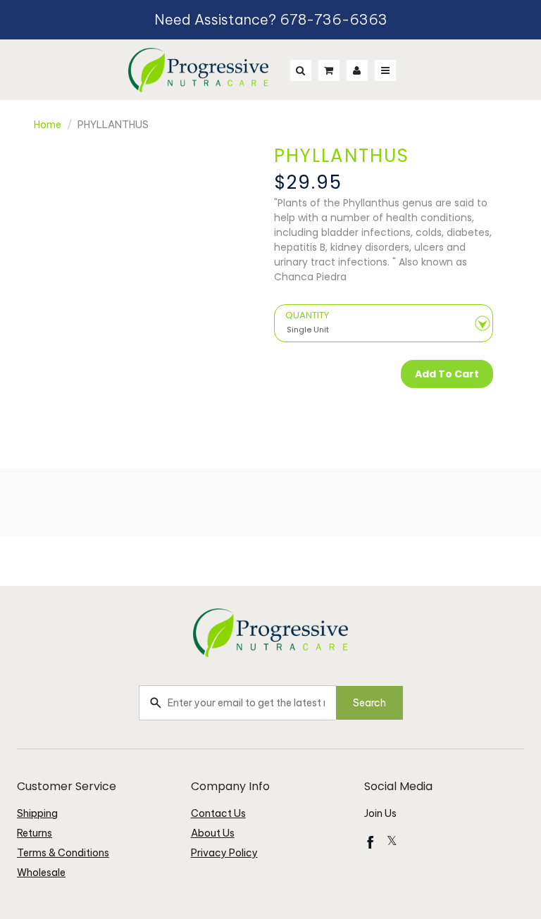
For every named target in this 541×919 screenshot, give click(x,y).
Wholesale (41, 872)
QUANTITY (307, 315)
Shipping (37, 813)
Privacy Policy (224, 852)
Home (47, 124)
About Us (213, 833)
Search (369, 702)
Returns (34, 833)
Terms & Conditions (63, 852)
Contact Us (218, 813)
